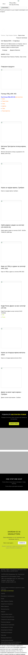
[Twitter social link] (10, 1)
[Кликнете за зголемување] (3, 30)
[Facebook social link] (8, 1)
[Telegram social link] (15, 1)
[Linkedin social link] (13, 1)
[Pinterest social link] (12, 1)
